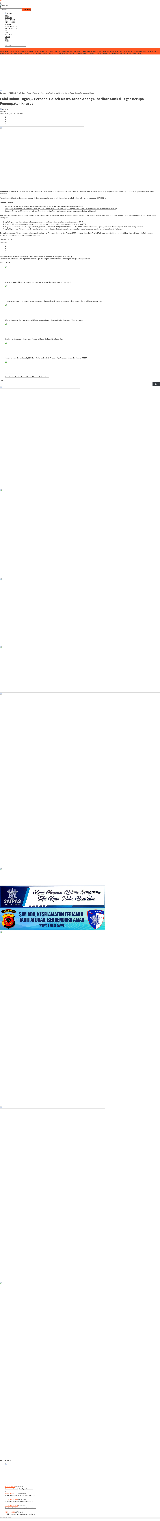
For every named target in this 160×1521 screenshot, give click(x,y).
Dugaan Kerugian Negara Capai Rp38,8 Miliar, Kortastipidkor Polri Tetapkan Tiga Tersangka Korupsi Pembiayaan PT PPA (46, 358)
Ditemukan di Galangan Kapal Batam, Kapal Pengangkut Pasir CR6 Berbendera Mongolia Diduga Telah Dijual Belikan (45, 259)
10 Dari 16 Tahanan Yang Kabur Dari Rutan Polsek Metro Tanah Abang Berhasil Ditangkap (36, 256)
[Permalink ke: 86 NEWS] (5, 109)
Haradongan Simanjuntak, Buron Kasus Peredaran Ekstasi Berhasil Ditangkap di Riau (34, 339)
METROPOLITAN (10, 1487)
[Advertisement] (80, 72)
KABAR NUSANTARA (11, 1493)
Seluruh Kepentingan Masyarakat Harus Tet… (20, 1495)
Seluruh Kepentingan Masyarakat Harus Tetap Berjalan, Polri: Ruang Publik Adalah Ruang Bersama (88, 51)
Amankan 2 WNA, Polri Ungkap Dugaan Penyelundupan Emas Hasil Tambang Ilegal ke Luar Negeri (44, 206)
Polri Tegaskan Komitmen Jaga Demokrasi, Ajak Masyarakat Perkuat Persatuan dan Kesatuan (59, 53)
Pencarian (26, 10)
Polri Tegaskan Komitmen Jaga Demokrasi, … (20, 1508)
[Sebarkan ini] (5, 117)
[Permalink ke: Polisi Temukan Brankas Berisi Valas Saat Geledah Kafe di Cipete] (16, 373)
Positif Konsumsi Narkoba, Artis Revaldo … (20, 1514)
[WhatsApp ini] (5, 124)
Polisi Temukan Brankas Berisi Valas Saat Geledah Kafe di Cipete (27, 377)
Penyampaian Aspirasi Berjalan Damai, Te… (20, 1501)
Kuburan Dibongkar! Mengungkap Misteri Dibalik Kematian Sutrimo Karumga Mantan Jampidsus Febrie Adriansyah (50, 211)
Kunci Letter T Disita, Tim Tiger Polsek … (19, 1489)
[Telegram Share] (5, 122)
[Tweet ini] (5, 119)
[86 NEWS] (4, 5)
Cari (1, 381)
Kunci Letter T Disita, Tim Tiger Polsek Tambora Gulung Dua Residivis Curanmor (27, 51)
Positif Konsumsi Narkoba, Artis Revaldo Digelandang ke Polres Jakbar (116, 53)
